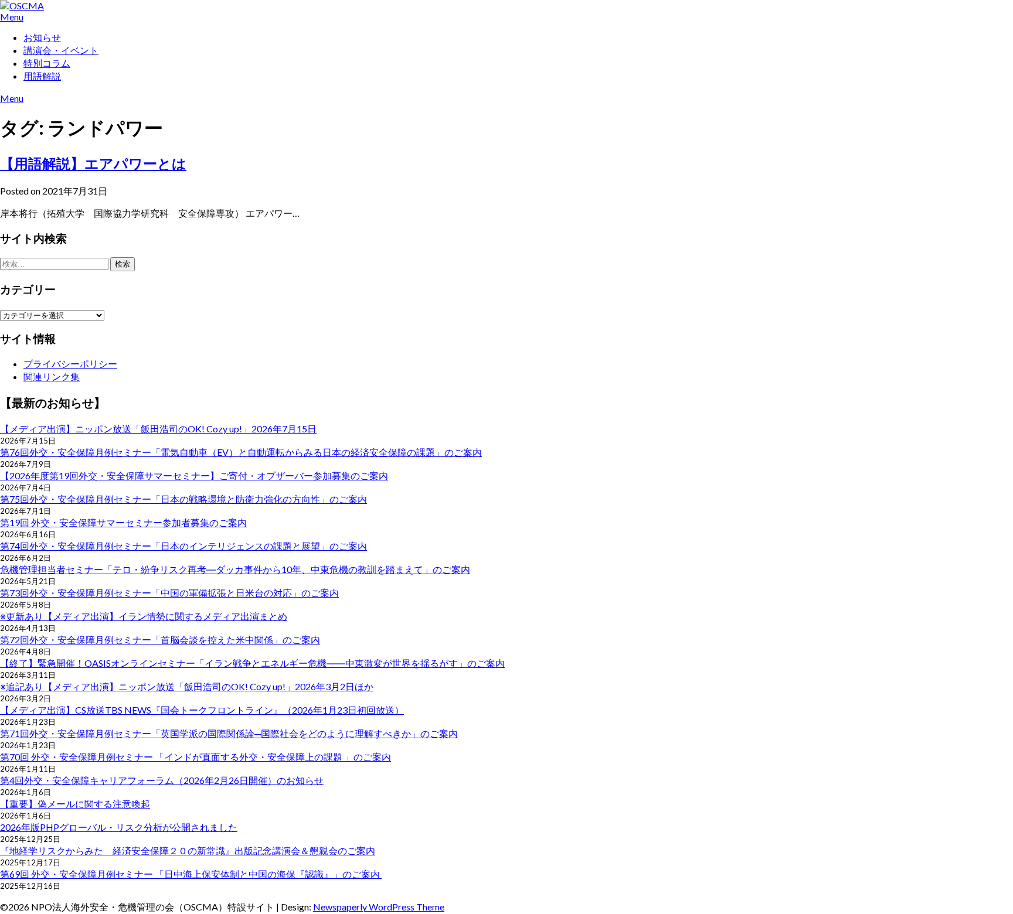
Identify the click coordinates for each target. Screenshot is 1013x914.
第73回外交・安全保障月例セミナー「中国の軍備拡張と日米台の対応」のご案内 (169, 592)
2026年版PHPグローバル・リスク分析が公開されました (118, 827)
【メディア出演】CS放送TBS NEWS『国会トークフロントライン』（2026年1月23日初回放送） (202, 709)
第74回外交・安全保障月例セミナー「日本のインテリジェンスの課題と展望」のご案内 (183, 545)
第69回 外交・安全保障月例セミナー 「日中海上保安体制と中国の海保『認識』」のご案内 (191, 873)
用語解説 (42, 75)
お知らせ (42, 37)
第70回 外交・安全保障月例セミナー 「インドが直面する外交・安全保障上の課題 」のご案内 (195, 756)
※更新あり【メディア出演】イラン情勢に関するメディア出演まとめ (143, 616)
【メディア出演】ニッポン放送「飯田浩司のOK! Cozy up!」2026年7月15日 (158, 428)
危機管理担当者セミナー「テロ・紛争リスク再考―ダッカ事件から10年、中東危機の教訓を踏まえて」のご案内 (235, 569)
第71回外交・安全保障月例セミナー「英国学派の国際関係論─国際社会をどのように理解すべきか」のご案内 (229, 733)
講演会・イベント (60, 50)
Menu (11, 16)
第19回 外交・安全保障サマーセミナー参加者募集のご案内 (123, 522)
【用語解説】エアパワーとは (93, 163)
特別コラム (46, 63)
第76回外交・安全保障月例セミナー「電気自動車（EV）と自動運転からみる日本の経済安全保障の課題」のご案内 (241, 452)
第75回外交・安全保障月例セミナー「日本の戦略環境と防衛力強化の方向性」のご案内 (183, 498)
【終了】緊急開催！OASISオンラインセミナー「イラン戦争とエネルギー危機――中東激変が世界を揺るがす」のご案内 (252, 663)
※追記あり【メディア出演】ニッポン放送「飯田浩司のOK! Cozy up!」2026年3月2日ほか (186, 686)
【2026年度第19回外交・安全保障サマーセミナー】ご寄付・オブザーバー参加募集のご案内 (194, 475)
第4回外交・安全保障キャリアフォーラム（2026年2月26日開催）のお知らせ (162, 780)
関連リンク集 (51, 376)
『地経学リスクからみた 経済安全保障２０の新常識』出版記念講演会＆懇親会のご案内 (187, 850)
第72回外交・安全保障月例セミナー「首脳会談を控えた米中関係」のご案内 (160, 639)
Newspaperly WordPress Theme (378, 906)
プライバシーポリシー (70, 363)
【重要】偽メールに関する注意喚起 (75, 803)
